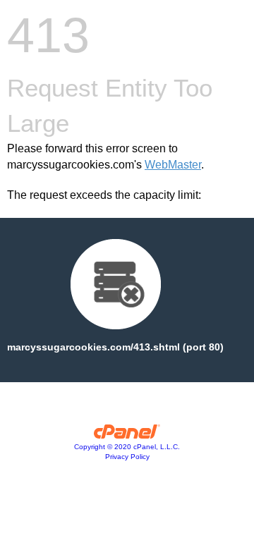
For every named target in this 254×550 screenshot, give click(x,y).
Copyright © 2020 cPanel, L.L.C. (127, 447)
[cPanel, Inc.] (127, 435)
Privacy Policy (127, 456)
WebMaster (173, 165)
